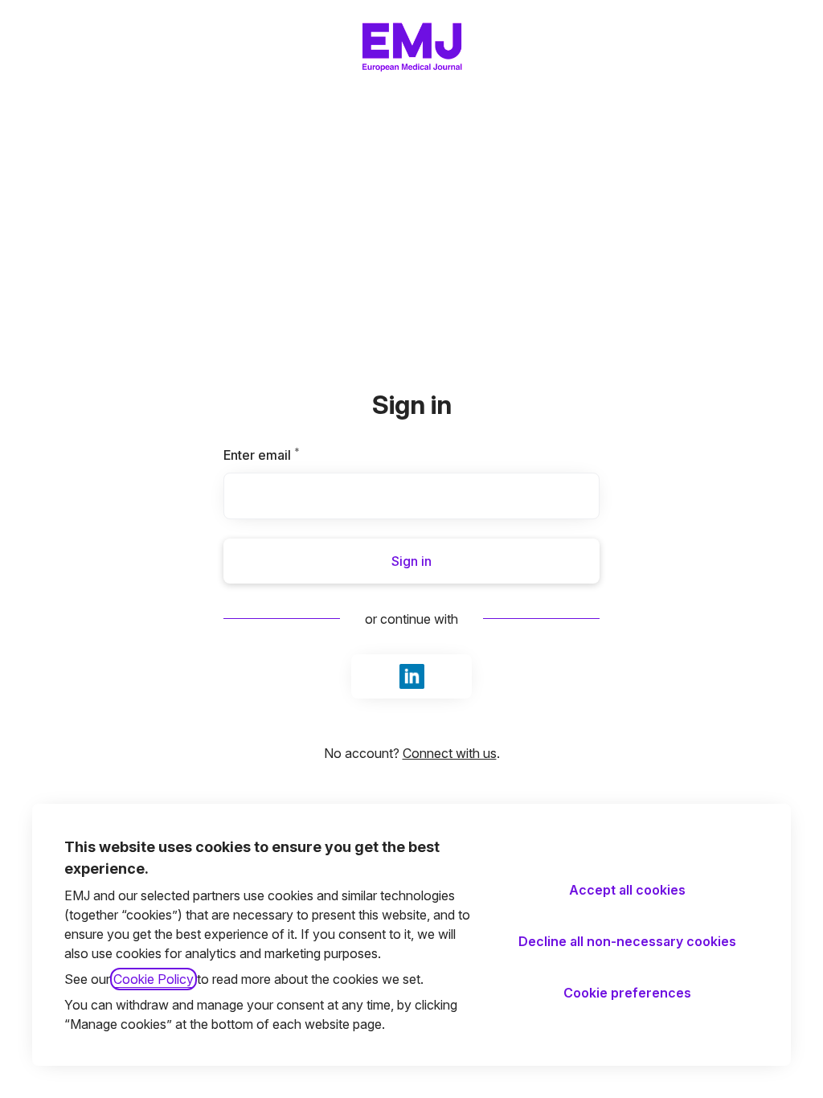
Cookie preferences (627, 993)
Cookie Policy (153, 979)
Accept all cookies (627, 890)
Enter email (288, 455)
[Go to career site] (35, 45)
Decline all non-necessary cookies (627, 941)
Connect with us (450, 753)
